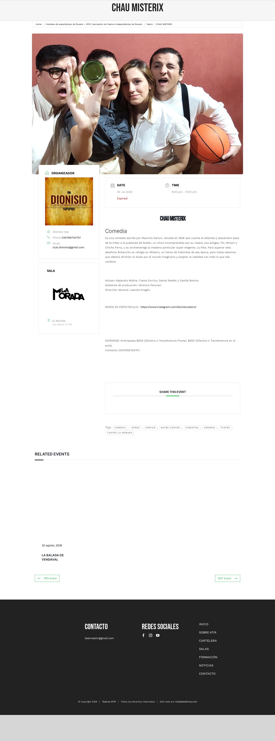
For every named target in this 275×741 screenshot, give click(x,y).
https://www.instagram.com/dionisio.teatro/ (168, 306)
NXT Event (224, 578)
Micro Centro (170, 427)
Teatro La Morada (119, 432)
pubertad (192, 427)
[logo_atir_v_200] (37, 623)
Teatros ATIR (109, 701)
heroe (136, 427)
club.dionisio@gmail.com (68, 247)
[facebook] (143, 635)
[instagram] (150, 635)
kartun (150, 427)
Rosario (209, 427)
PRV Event (50, 578)
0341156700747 (71, 237)
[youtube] (157, 635)
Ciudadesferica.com (186, 701)
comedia (120, 427)
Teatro (225, 427)
